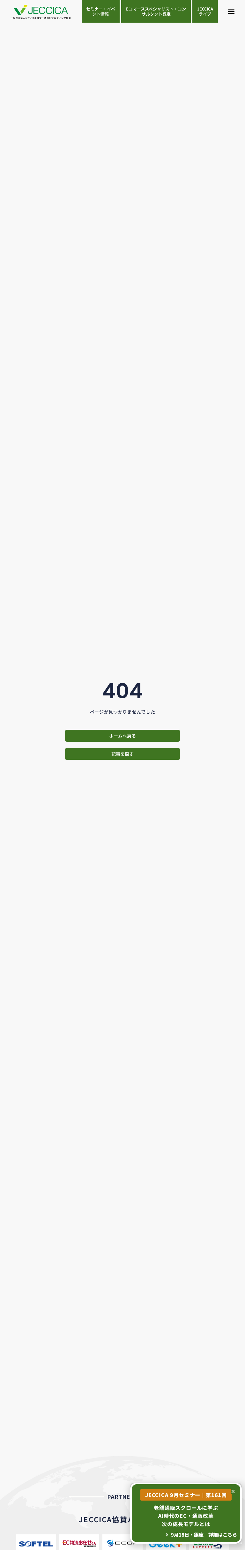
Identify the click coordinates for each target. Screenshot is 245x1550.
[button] (231, 11)
